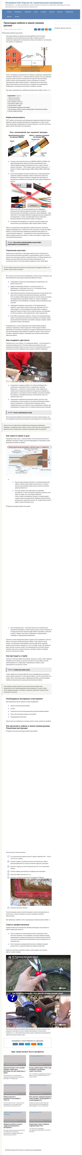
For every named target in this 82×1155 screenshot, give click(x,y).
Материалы (18, 12)
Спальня (51, 12)
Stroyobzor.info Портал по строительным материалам (34, 2)
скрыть (18, 95)
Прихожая (28, 12)
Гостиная (43, 12)
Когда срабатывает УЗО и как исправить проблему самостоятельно (40, 1069)
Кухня (36, 12)
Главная (9, 12)
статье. (49, 90)
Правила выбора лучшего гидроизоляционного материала (13, 1125)
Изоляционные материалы (15, 29)
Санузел (9, 16)
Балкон (17, 16)
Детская (59, 12)
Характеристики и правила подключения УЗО (39, 1125)
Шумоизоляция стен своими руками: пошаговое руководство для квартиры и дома (14, 1070)
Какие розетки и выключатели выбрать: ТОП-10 (12, 1098)
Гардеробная (69, 12)
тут (49, 920)
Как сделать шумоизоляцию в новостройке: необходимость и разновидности (40, 1098)
